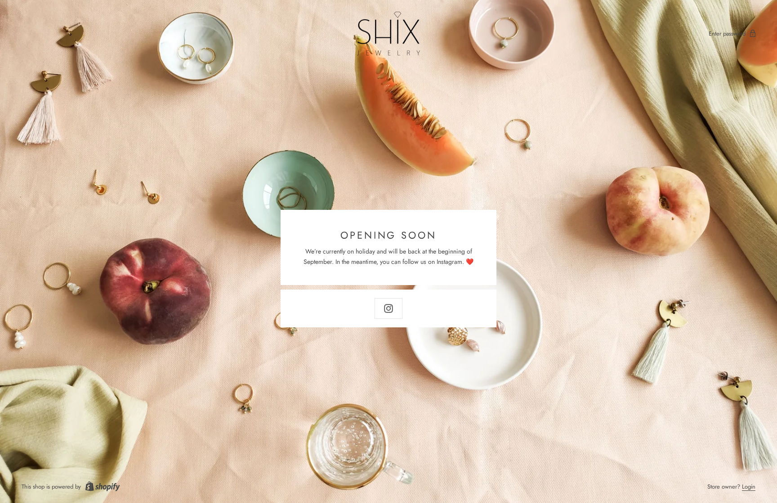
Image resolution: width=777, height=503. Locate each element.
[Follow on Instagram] (388, 308)
